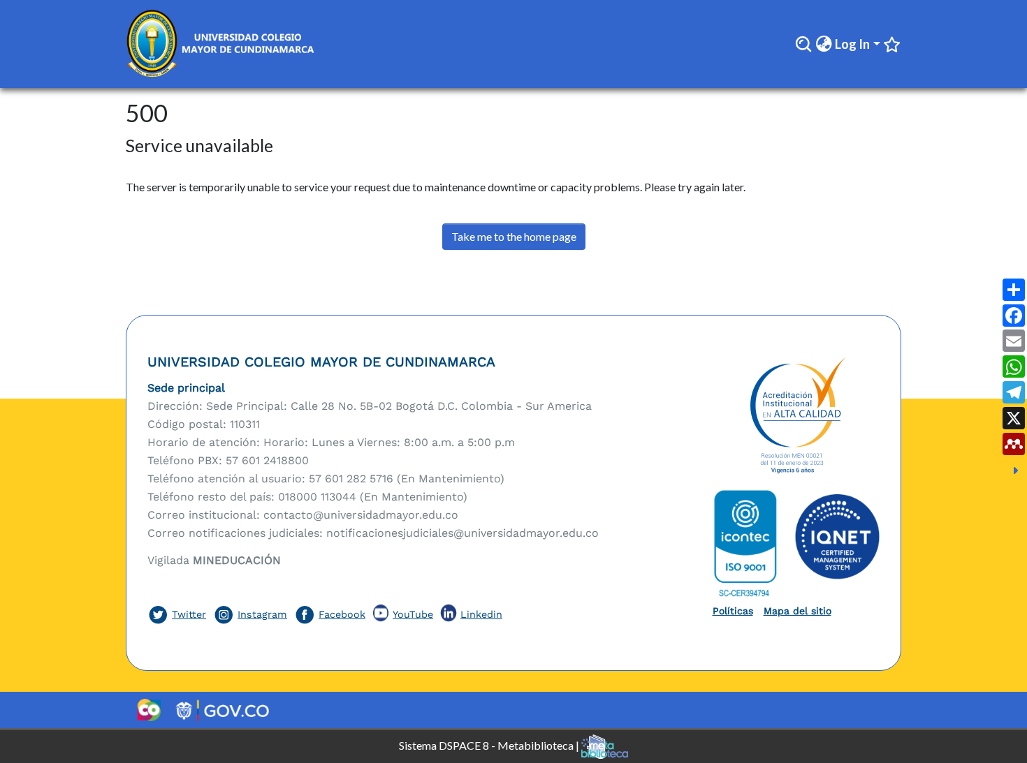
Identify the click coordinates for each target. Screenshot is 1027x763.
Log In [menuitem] (852, 44)
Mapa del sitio (797, 610)
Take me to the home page (513, 236)
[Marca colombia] (148, 710)
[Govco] (222, 710)
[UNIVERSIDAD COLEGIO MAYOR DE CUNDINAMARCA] (796, 416)
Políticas (733, 610)
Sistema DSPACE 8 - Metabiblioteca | (490, 744)
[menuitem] (823, 44)
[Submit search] (803, 44)
